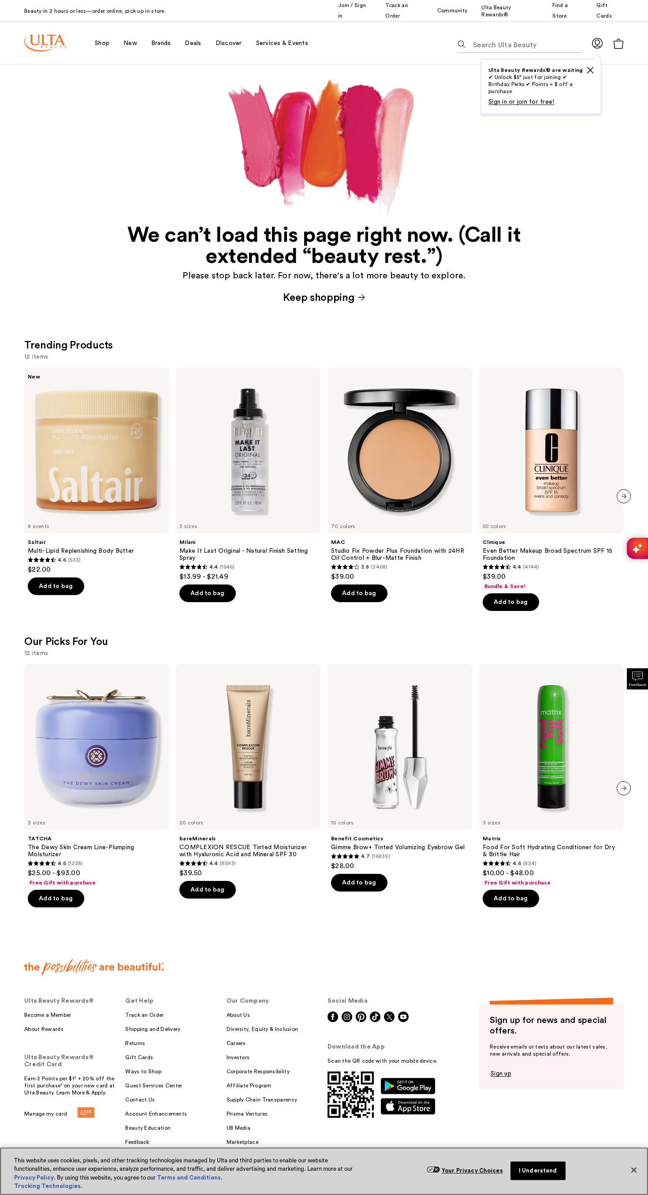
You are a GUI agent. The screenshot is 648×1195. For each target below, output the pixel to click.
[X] (590, 70)
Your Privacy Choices (472, 1170)
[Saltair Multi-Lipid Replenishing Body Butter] (96, 470)
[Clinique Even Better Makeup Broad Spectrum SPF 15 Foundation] (551, 478)
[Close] (634, 1170)
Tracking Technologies (47, 1186)
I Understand (538, 1170)
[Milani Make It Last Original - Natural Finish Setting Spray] (248, 474)
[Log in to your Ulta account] (597, 43)
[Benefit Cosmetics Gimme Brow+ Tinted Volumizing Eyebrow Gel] (400, 767)
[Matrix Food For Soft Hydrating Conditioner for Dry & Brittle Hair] (551, 775)
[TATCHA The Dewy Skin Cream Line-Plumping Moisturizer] (96, 775)
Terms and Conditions (189, 1177)
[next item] (624, 496)
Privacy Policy (34, 1177)
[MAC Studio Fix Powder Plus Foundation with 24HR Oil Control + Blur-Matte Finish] (400, 474)
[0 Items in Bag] (618, 43)
